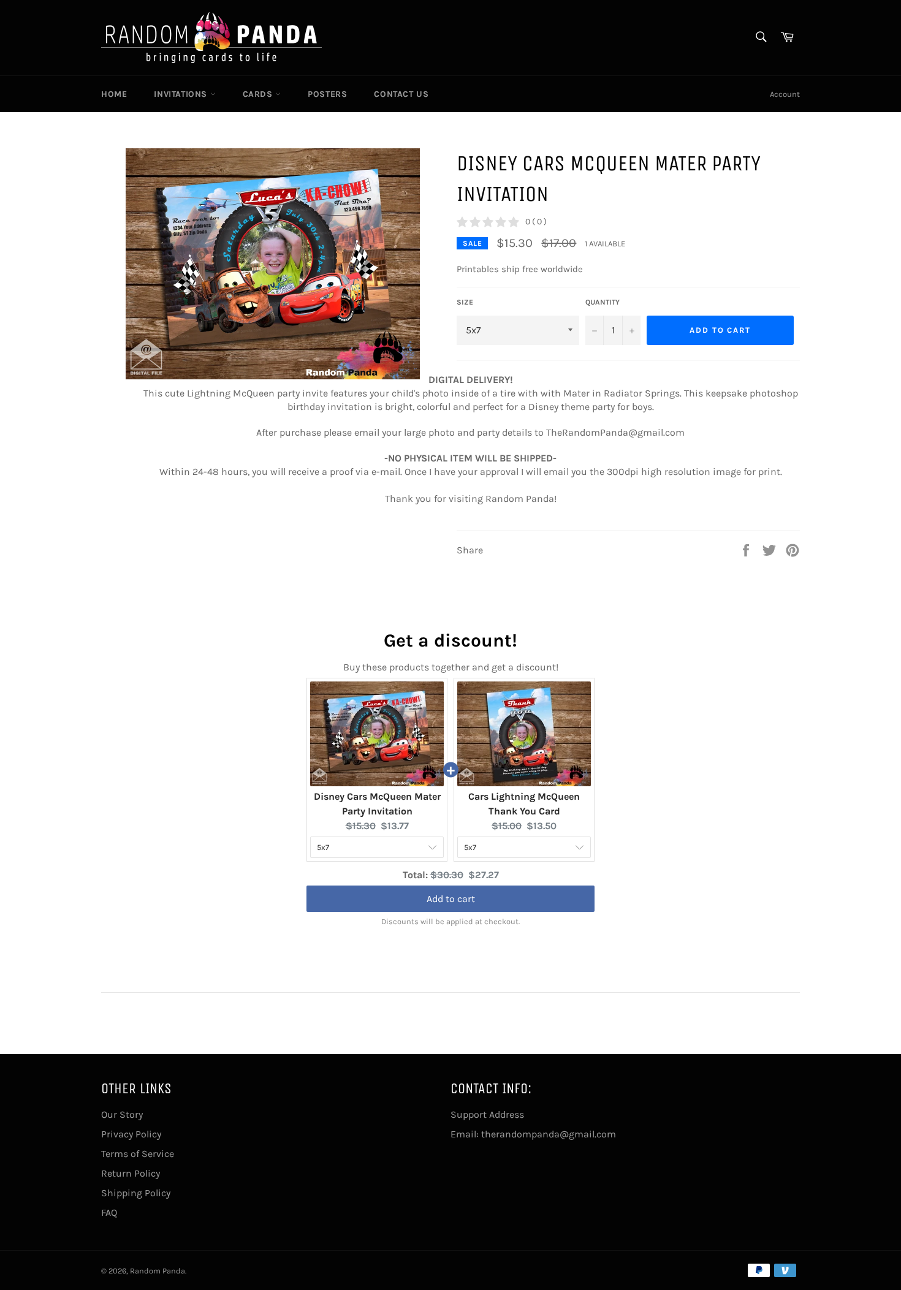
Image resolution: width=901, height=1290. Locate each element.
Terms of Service (137, 1153)
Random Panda (157, 1270)
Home (114, 94)
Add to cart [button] (451, 898)
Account (785, 94)
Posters (327, 94)
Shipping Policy (135, 1193)
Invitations (182, 94)
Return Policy (130, 1173)
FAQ (109, 1212)
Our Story (122, 1114)
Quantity (602, 302)
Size (465, 302)
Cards (259, 94)
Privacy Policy (131, 1134)
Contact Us (401, 94)
